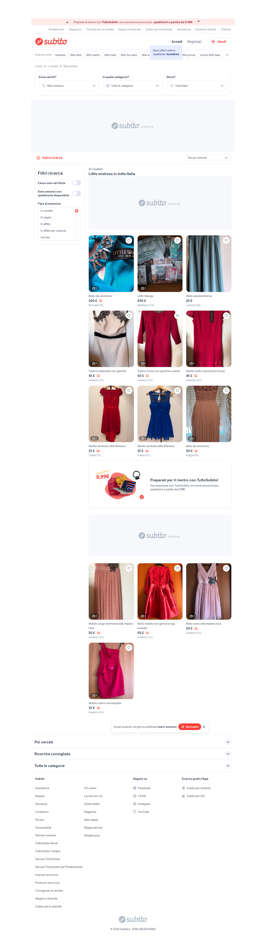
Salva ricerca (52, 158)
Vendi (221, 42)
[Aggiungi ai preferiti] (129, 240)
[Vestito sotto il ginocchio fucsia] (209, 346)
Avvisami (192, 727)
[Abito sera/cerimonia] (209, 271)
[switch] (76, 182)
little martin (93, 55)
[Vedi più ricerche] (227, 55)
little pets (76, 55)
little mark (110, 55)
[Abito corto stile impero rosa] (209, 601)
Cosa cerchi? (48, 77)
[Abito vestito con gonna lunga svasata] (160, 601)
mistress (60, 55)
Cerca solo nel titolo (51, 183)
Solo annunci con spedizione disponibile (53, 193)
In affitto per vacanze (53, 230)
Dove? (171, 77)
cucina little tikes (210, 55)
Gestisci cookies (45, 835)
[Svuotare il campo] (94, 85)
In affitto (45, 224)
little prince (188, 55)
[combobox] (69, 85)
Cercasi (45, 237)
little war (147, 55)
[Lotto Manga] (160, 271)
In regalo (46, 217)
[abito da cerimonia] (209, 421)
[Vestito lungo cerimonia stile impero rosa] (111, 601)
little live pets (129, 55)
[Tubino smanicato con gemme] (111, 346)
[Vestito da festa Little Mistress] (111, 421)
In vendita (47, 211)
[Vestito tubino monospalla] (111, 678)
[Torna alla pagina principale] (59, 41)
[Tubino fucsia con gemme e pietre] (160, 346)
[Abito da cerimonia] (111, 271)
